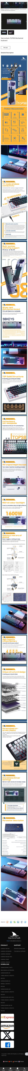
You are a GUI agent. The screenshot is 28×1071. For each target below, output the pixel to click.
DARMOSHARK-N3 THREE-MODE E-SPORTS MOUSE (7, 975)
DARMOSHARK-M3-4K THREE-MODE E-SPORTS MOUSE (7, 1008)
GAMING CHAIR (5, 959)
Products (7, 9)
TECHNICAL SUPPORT (20, 951)
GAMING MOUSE (5, 948)
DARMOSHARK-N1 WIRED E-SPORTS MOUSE (5, 983)
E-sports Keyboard (14, 9)
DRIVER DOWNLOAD (19, 948)
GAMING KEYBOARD (6, 951)
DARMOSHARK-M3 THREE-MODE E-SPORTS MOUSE (7, 992)
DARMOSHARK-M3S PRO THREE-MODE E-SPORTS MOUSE (7, 1000)
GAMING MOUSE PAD (6, 956)
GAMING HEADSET (6, 954)
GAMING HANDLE (5, 962)
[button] (26, 21)
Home (2, 9)
